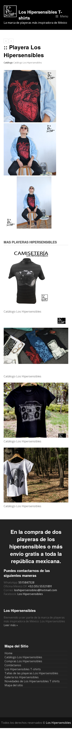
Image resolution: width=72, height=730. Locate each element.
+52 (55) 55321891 (40, 586)
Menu (64, 16)
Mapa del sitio (14, 685)
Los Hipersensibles (30, 594)
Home (8, 653)
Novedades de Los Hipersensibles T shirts (32, 681)
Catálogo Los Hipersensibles (27, 62)
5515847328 (26, 582)
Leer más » (11, 625)
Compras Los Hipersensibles (23, 661)
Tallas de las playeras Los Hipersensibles (31, 673)
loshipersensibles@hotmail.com (35, 590)
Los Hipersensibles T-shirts (23, 669)
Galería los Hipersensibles (22, 677)
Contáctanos (13, 665)
